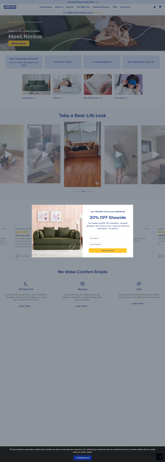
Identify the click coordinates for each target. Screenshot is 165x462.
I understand (82, 457)
